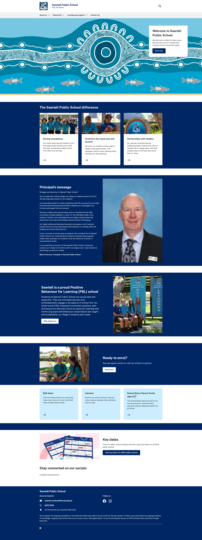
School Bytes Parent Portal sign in (141, 395)
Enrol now (159, 51)
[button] (44, 15)
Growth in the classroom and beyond (99, 140)
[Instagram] (110, 502)
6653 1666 (49, 505)
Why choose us (50, 321)
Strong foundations (53, 139)
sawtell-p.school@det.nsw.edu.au (58, 501)
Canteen (89, 393)
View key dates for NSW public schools (121, 453)
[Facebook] (104, 502)
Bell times (48, 393)
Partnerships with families (140, 139)
